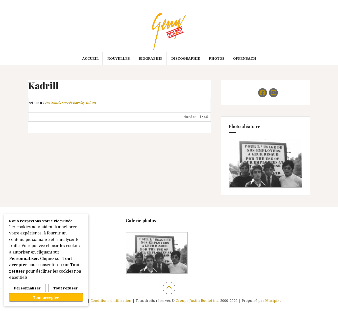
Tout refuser (65, 287)
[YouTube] (273, 92)
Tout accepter (46, 297)
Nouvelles (118, 58)
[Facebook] (262, 92)
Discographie (185, 58)
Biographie (151, 58)
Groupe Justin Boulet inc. (197, 300)
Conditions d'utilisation (111, 300)
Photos (216, 58)
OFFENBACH (244, 58)
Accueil (90, 58)
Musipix (272, 300)
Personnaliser (27, 287)
